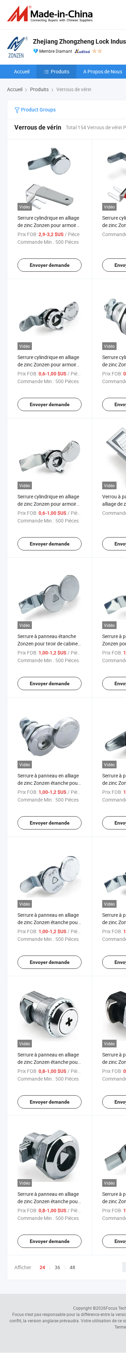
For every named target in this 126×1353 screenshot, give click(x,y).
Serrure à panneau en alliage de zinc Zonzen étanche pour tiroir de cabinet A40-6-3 (48, 922)
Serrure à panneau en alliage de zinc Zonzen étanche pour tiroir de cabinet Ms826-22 (48, 1201)
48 (72, 1267)
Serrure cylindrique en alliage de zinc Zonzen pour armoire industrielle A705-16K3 (48, 364)
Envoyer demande (50, 265)
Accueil (21, 71)
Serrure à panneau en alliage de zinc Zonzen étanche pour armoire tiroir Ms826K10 (48, 1062)
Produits (60, 71)
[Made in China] (51, 14)
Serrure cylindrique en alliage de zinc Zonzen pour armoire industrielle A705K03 (48, 503)
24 (42, 1267)
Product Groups (38, 109)
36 (57, 1267)
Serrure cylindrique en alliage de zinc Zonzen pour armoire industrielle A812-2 (48, 225)
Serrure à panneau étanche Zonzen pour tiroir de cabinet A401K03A (48, 643)
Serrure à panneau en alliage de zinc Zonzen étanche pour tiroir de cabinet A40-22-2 (48, 782)
